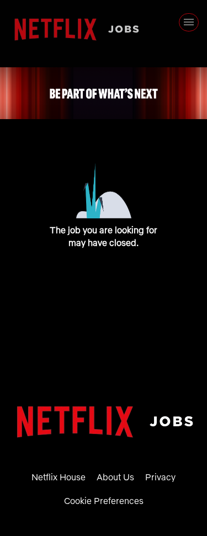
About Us (115, 477)
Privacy (160, 477)
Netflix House (58, 477)
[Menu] (189, 22)
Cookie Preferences (104, 500)
